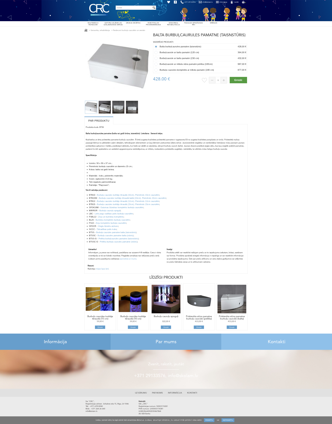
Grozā (100, 327)
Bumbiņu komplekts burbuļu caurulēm (113, 220)
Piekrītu (209, 420)
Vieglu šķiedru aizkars (108, 226)
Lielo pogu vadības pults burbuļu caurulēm (114, 214)
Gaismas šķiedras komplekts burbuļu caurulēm (122, 207)
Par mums (166, 342)
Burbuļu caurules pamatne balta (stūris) (115, 235)
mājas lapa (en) (102, 268)
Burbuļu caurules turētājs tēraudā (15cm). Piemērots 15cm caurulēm (128, 204)
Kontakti (276, 342)
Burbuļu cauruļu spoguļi (110, 210)
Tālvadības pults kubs (107, 229)
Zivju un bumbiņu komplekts (111, 217)
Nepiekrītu (228, 420)
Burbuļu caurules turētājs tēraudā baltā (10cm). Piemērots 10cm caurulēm (132, 198)
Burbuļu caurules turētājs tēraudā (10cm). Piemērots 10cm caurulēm (128, 195)
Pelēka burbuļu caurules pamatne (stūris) (118, 242)
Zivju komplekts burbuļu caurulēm (111, 223)
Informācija (55, 342)
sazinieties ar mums (128, 258)
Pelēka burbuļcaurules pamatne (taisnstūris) (119, 238)
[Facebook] (176, 2)
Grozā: (238, 80)
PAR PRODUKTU (98, 120)
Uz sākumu (141, 392)
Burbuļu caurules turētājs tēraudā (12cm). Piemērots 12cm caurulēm (128, 201)
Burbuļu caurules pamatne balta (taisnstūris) (116, 232)
